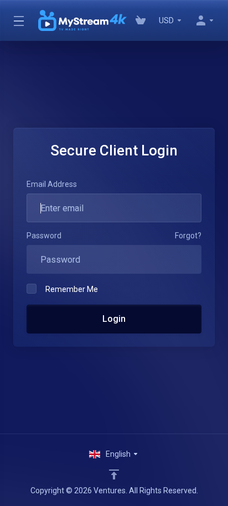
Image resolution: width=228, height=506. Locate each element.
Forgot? (188, 235)
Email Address (52, 184)
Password (44, 235)
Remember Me (71, 289)
